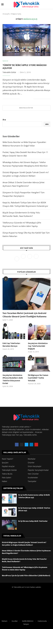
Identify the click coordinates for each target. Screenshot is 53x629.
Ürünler (31, 463)
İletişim (26, 624)
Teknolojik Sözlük (9, 470)
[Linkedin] (36, 258)
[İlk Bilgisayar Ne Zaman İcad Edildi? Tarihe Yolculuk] (39, 364)
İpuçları (5, 463)
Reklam (4, 621)
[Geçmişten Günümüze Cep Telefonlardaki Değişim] (39, 332)
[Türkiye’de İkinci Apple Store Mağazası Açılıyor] (26, 40)
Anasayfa (6, 14)
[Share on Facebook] (23, 99)
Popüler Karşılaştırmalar (38, 470)
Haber (4, 481)
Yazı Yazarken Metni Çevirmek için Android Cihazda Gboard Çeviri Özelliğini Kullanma (24, 315)
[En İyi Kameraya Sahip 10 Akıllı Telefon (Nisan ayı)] (9, 512)
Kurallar (15, 621)
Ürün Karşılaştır (34, 466)
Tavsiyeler (32, 481)
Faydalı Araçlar (8, 466)
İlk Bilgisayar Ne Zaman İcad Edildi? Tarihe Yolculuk (38, 378)
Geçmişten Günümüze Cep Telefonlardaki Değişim (38, 346)
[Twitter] (23, 258)
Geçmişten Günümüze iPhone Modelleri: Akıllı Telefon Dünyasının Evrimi (13, 379)
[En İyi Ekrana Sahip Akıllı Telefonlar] (9, 525)
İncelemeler (33, 477)
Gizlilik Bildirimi (27, 621)
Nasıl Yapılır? (7, 459)
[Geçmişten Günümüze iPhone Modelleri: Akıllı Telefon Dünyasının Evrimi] (14, 364)
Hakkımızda (42, 621)
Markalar (32, 459)
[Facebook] (17, 258)
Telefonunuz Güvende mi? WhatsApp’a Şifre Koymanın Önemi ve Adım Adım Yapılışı (24, 568)
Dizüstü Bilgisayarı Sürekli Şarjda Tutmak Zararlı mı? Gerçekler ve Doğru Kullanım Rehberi (24, 543)
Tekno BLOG (7, 474)
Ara (4, 119)
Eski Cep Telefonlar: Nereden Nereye (11, 344)
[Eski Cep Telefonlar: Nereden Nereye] (14, 332)
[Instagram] (30, 258)
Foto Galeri (6, 477)
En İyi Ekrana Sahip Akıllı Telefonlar (33, 521)
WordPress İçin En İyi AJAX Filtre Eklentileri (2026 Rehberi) (26, 575)
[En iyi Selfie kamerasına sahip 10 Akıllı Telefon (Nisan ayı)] (9, 499)
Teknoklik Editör (9, 72)
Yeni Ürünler (33, 474)
